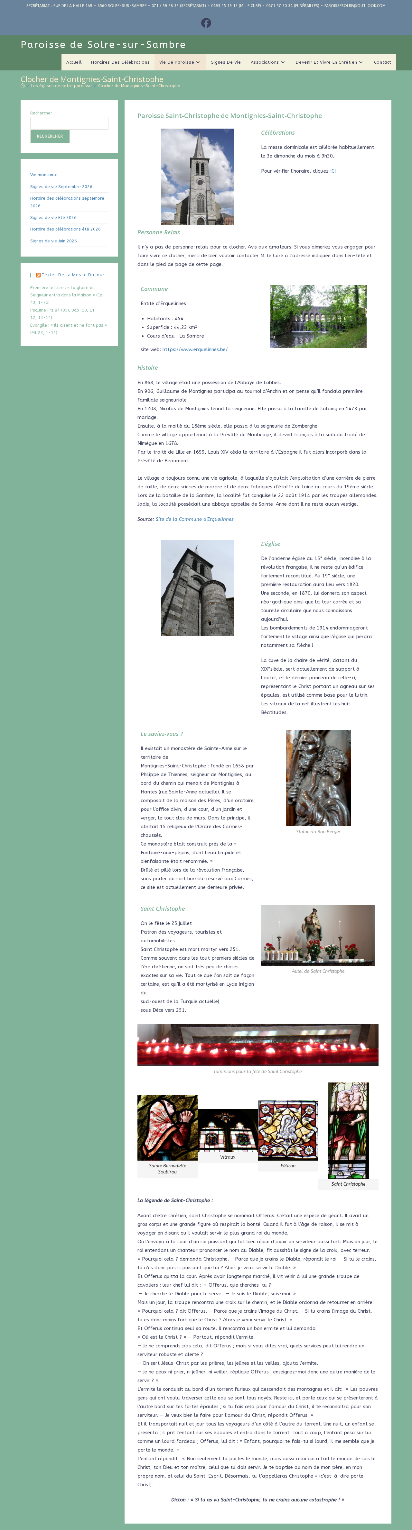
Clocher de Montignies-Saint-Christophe (139, 85)
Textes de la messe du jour (73, 274)
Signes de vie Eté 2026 (53, 217)
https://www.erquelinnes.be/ (195, 349)
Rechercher (41, 113)
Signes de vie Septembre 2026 (61, 186)
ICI (333, 171)
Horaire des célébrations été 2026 (65, 229)
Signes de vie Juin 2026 (53, 241)
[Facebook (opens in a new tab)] (206, 23)
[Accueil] (23, 85)
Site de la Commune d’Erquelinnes (195, 519)
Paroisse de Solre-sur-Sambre (103, 44)
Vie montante (44, 174)
